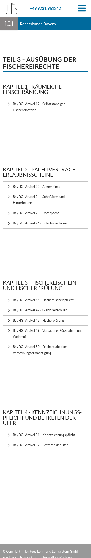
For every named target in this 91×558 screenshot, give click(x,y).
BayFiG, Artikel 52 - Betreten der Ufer (40, 445)
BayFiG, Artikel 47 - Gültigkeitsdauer (40, 310)
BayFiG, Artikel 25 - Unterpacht (36, 213)
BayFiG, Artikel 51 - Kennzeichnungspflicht (44, 435)
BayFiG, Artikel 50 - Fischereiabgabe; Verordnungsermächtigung (40, 350)
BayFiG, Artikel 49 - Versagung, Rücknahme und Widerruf (47, 333)
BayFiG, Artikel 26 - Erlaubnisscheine (40, 223)
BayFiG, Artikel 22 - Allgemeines (36, 187)
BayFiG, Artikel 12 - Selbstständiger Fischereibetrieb (39, 107)
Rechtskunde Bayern (38, 24)
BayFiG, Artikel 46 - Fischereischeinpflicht (43, 300)
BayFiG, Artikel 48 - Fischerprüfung (38, 320)
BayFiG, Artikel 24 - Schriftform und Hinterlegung (39, 199)
